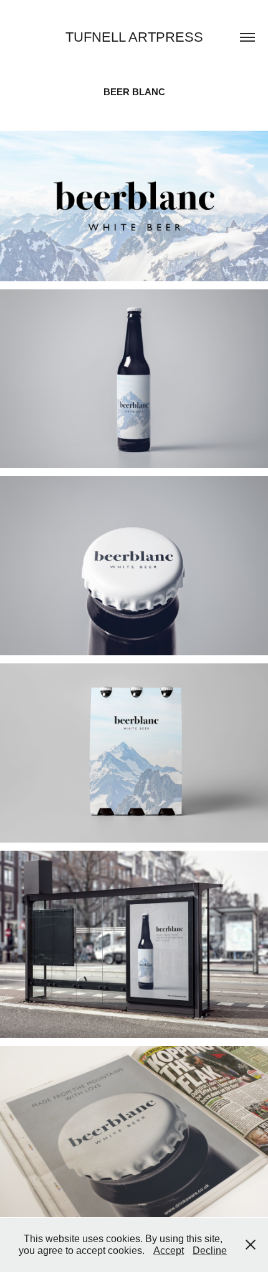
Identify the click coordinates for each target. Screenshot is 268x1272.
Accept (168, 1250)
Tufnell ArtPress (134, 37)
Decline (210, 1250)
